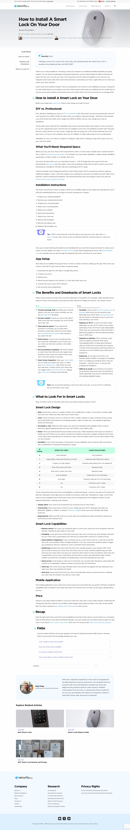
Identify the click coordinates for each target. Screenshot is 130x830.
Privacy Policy (93, 823)
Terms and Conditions (81, 823)
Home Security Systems (55, 793)
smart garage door (49, 365)
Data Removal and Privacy (56, 798)
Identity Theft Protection (55, 801)
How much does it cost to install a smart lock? (56, 657)
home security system (57, 154)
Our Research (52, 790)
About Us (17, 790)
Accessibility (18, 806)
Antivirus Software (53, 803)
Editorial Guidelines (20, 793)
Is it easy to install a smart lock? (50, 652)
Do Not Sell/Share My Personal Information (94, 790)
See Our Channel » (111, 1)
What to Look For (22, 69)
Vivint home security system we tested (50, 179)
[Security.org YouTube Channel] (59, 818)
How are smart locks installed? (50, 647)
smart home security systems (100, 622)
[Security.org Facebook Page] (64, 818)
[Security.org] (21, 6)
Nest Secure (50, 164)
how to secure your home (59, 622)
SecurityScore (18, 795)
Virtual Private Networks (55, 795)
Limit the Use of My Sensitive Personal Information (96, 793)
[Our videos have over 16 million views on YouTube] (101, 1)
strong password (107, 315)
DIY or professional (70, 113)
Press (16, 798)
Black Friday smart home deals (64, 606)
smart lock (56, 103)
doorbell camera (67, 250)
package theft (46, 315)
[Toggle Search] (115, 6)
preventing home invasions (50, 333)
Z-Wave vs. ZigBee (74, 510)
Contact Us (17, 801)
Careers (16, 803)
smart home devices (58, 370)
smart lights (69, 360)
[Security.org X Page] (68, 818)
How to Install (23, 56)
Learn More (50, 1)
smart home (46, 372)
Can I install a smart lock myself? (51, 642)
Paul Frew (39, 686)
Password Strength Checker (56, 806)
